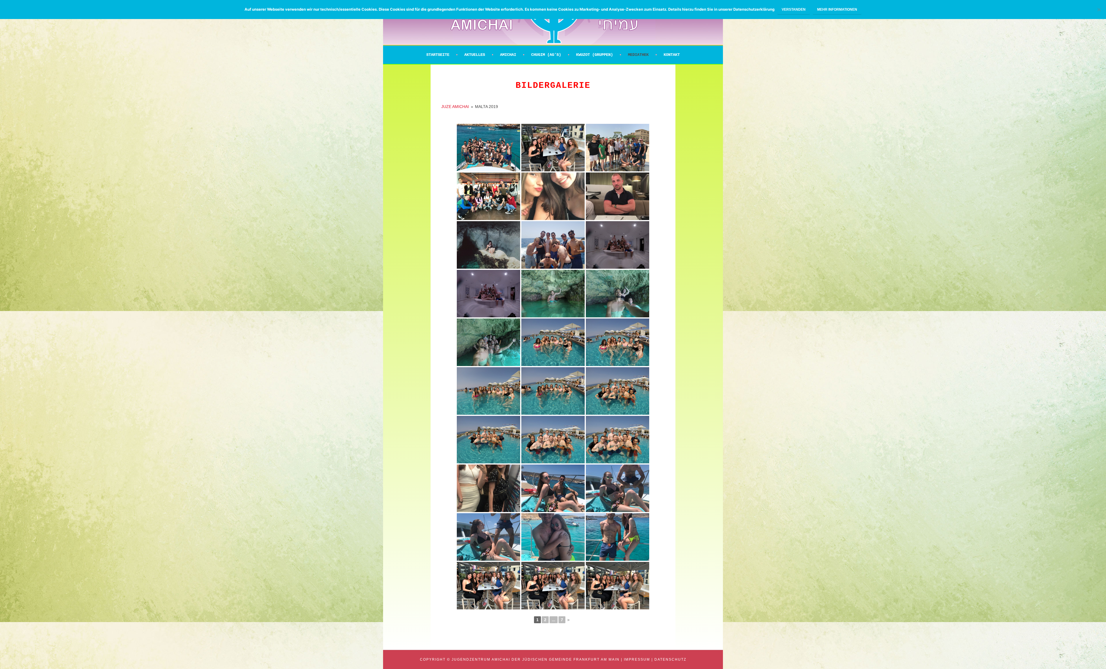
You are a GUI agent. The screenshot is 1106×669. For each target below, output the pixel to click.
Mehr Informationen (837, 9)
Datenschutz (670, 659)
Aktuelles (474, 54)
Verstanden (794, 9)
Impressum (637, 659)
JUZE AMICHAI (455, 106)
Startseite (437, 54)
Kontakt (672, 54)
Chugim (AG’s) (546, 54)
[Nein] (1099, 9)
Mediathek (638, 54)
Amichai (508, 54)
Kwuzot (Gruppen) (594, 54)
